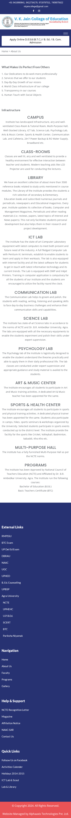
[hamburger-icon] (65, 33)
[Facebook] (33, 10)
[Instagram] (39, 10)
